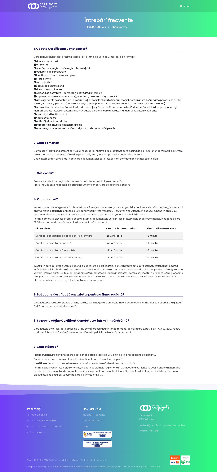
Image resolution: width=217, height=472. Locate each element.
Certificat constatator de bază (53, 243)
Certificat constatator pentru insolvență (58, 257)
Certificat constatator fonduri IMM (55, 250)
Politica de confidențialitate (42, 420)
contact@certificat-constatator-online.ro (163, 425)
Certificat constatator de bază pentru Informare (63, 236)
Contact (185, 6)
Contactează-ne (92, 420)
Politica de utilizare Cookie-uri (44, 426)
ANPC (86, 426)
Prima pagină (95, 27)
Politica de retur (36, 432)
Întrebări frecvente (94, 414)
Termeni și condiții (37, 414)
